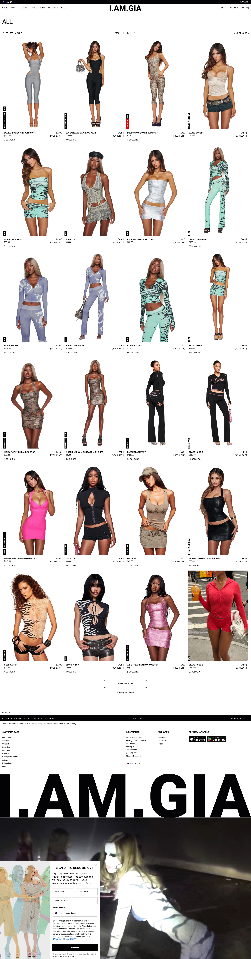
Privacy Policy (60, 939)
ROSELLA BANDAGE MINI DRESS (19, 558)
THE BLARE (24, 8)
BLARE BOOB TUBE (13, 239)
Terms (73, 939)
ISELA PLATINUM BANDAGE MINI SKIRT (207, 771)
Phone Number (59, 908)
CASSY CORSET (196, 133)
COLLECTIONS (38, 8)
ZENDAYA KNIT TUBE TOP (139, 878)
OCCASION (53, 8)
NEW (13, 8)
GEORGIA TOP (10, 665)
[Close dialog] (96, 865)
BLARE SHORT (195, 346)
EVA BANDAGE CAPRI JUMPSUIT (19, 133)
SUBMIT (75, 947)
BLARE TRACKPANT (198, 239)
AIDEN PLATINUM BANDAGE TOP (19, 452)
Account (244, 2)
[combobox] (58, 913)
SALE (63, 8)
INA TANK (131, 558)
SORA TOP (70, 239)
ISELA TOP (71, 558)
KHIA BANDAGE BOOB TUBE (140, 239)
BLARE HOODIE (11, 346)
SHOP (4, 8)
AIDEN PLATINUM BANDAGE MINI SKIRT (84, 452)
